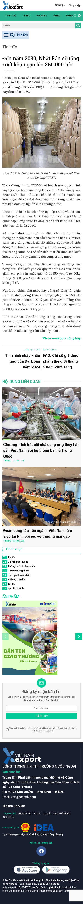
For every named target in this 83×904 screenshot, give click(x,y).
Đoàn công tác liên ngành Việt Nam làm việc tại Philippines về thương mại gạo (37, 533)
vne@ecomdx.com (23, 797)
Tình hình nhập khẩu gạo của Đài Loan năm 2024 (22, 361)
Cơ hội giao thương (15, 561)
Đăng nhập (75, 5)
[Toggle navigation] (15, 35)
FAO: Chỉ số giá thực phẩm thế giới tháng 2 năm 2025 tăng (60, 361)
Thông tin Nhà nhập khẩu (19, 566)
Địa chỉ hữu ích (13, 588)
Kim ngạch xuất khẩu (16, 575)
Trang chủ (10, 16)
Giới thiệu (59, 5)
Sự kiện (69, 16)
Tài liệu (56, 16)
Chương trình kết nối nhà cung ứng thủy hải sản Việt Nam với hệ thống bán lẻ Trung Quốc (40, 450)
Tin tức (26, 16)
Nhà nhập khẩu (62, 813)
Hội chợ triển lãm (14, 579)
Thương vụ (41, 16)
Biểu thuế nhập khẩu (16, 570)
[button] (79, 15)
